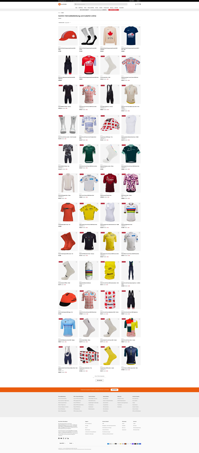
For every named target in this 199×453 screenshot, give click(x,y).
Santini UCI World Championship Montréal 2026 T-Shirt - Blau (130, 49)
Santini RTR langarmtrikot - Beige (64, 195)
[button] (140, 4)
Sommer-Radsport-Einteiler (63, 406)
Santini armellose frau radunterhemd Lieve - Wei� (109, 224)
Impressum (124, 429)
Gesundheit (121, 7)
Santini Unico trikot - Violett (126, 195)
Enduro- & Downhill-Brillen (108, 400)
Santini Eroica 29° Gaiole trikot (105, 195)
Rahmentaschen (91, 408)
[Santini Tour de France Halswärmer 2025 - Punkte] (110, 299)
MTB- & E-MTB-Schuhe (137, 410)
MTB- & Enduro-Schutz (78, 410)
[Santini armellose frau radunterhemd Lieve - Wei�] (110, 212)
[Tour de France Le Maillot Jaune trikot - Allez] (131, 355)
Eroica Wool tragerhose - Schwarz (106, 106)
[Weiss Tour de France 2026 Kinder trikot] (89, 183)
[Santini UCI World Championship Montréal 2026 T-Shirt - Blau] (131, 35)
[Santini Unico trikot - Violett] (131, 183)
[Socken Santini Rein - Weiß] (110, 65)
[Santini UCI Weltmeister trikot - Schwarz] (89, 241)
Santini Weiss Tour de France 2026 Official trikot (130, 253)
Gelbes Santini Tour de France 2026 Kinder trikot (88, 224)
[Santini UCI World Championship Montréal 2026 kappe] (68, 35)
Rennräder (75, 425)
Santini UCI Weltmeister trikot (126, 224)
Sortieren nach (61, 22)
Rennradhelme (105, 408)
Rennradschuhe (135, 398)
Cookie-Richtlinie (105, 429)
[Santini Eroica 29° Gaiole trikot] (110, 183)
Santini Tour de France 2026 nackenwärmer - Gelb (109, 282)
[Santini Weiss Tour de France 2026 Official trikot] (131, 241)
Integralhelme (105, 404)
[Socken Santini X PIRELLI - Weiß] (68, 270)
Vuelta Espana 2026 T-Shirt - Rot (64, 224)
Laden (134, 423)
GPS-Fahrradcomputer (121, 400)
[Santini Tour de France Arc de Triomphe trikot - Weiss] (89, 124)
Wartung (111, 7)
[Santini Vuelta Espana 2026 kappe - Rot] (68, 299)
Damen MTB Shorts (77, 406)
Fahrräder (116, 7)
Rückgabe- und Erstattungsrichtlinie (109, 425)
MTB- (59, 427)
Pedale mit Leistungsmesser (122, 402)
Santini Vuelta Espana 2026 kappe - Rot (65, 312)
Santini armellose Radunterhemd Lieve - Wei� (129, 136)
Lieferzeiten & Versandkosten (90, 431)
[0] (138, 4)
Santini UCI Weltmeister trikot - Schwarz (86, 253)
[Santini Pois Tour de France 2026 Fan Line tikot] (89, 94)
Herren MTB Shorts (77, 402)
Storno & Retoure (88, 423)
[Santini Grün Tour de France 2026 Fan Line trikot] (89, 153)
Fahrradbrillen (105, 398)
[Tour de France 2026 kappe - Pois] (110, 124)
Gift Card (134, 425)
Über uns (123, 427)
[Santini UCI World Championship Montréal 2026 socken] (89, 35)
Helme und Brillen (91, 7)
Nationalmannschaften (68, 425)
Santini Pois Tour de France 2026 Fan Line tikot (87, 106)
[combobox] (100, 4)
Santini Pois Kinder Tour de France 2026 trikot (129, 77)
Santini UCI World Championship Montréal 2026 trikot (89, 77)
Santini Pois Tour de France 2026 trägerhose (129, 312)
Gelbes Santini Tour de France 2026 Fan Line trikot (109, 253)
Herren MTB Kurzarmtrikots (78, 398)
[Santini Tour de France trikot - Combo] (131, 327)
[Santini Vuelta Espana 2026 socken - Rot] (68, 241)
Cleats (134, 402)
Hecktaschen (91, 406)
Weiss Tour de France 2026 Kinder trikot (86, 195)
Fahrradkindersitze (92, 400)
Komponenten (106, 7)
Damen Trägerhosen (62, 404)
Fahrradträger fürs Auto (93, 398)
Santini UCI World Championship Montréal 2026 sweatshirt (108, 49)
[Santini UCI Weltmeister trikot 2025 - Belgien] (68, 327)
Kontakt (86, 425)
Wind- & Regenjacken (62, 410)
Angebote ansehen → (113, 9)
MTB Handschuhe (77, 408)
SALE (76, 7)
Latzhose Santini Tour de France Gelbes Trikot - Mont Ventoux (68, 368)
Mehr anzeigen (99, 380)
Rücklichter (119, 406)
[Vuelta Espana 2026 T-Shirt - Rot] (68, 212)
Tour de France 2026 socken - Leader (107, 367)
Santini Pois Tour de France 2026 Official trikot (87, 312)
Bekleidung (81, 7)
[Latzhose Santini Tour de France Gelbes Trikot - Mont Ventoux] (68, 355)
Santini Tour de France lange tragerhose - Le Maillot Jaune (130, 283)
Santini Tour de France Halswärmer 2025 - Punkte (109, 312)
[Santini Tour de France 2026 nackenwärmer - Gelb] (110, 270)
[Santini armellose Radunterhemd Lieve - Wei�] (131, 124)
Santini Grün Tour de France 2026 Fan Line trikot (88, 166)
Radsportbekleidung (62, 424)
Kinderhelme (105, 410)
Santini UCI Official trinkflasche (85, 282)
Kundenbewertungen (106, 431)
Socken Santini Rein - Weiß (105, 77)
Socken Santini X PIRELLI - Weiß (64, 282)
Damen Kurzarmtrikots (62, 402)
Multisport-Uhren (120, 398)
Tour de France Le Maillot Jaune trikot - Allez (129, 367)
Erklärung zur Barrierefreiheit (107, 433)
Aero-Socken (135, 400)
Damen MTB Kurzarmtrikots (78, 404)
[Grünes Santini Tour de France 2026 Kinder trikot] (131, 153)
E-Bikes (63, 427)
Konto (86, 427)
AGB (103, 423)
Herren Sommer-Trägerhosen (63, 400)
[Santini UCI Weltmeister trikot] (131, 212)
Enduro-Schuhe (135, 408)
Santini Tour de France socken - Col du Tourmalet (67, 136)
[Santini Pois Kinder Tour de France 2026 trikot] (131, 65)
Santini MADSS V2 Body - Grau (63, 166)
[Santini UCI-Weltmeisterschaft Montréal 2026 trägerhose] (68, 65)
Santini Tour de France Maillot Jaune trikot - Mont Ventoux (130, 107)
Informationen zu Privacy (106, 427)
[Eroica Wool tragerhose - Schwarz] (110, 94)
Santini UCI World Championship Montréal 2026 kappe (66, 49)
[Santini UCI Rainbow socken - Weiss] (110, 153)
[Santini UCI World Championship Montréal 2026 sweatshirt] (110, 35)
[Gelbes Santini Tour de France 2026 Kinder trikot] (89, 212)
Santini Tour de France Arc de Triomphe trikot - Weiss (87, 137)
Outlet (123, 423)
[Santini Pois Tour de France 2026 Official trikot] (89, 299)
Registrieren (114, 389)
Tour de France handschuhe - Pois (85, 367)
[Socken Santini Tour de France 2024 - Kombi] (110, 327)
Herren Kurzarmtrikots (62, 398)
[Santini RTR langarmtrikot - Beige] (68, 183)
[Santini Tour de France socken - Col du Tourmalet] (68, 124)
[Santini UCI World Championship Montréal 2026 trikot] (89, 65)
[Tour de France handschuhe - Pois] (89, 355)
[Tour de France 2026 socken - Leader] (110, 355)
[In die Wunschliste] (76, 27)
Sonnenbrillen (105, 402)
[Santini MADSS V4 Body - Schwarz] (68, 94)
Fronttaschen (91, 404)
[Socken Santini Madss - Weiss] (89, 327)
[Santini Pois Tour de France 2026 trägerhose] (131, 299)
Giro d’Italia (71, 430)
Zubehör (100, 7)
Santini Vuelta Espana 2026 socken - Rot (65, 253)
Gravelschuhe (135, 404)
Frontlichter (119, 404)
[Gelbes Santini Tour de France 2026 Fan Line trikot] (110, 241)
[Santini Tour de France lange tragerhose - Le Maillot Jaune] (131, 270)
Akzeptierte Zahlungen (89, 433)
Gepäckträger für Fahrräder (93, 402)
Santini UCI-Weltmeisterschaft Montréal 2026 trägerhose (66, 78)
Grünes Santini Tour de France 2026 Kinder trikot (130, 166)
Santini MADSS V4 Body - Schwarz (64, 106)
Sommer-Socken (136, 406)
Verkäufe (123, 425)
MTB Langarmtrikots (77, 400)
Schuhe (96, 7)
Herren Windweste (61, 408)
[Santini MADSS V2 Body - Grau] (68, 153)
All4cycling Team (136, 429)
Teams (85, 7)
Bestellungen (87, 429)
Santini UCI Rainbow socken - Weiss (106, 166)
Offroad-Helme (106, 406)
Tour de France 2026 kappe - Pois (106, 136)
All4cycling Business (137, 427)
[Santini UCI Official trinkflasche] (89, 270)
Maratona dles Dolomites (67, 431)
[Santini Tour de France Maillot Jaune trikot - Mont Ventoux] (131, 94)
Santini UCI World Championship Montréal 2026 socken (87, 49)
